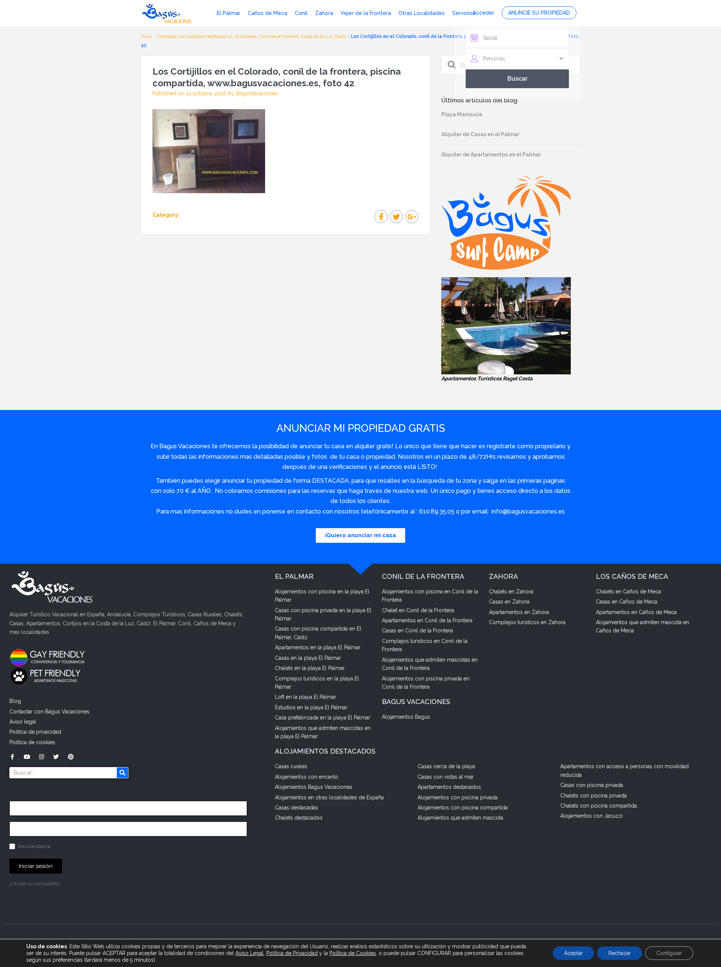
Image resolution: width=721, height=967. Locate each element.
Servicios (463, 13)
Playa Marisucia (461, 114)
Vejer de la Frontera (366, 13)
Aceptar (573, 953)
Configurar (669, 953)
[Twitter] (56, 757)
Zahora (324, 13)
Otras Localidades (421, 13)
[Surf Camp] (506, 222)
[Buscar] (122, 772)
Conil (301, 13)
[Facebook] (12, 757)
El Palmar (228, 13)
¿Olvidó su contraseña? (34, 883)
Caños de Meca (267, 13)
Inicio (146, 36)
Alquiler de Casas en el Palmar (480, 134)
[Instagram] (41, 757)
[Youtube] (27, 757)
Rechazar (619, 953)
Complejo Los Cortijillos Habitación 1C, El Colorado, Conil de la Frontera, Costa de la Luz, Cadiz (251, 36)
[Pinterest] (71, 757)
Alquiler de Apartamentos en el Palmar (491, 155)
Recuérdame (34, 846)
